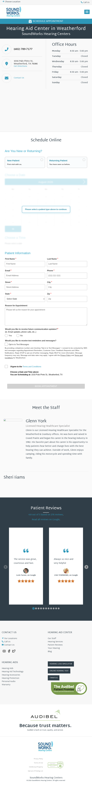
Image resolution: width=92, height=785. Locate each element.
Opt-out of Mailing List (35, 771)
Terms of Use (38, 763)
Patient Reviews (55, 645)
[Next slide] (86, 567)
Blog (50, 651)
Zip (49, 294)
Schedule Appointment (48, 21)
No (21, 336)
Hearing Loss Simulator (61, 663)
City (49, 282)
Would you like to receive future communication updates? (31, 330)
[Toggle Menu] (87, 12)
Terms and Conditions (32, 367)
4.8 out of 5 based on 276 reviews (46, 515)
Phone (51, 270)
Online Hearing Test (59, 670)
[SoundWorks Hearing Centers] (14, 12)
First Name (10, 259)
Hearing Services (55, 641)
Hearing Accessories (11, 675)
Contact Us (9, 645)
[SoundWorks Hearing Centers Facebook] (9, 651)
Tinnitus (54, 677)
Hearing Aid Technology (12, 671)
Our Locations (10, 638)
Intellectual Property (36, 767)
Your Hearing (54, 648)
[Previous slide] (6, 567)
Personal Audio (8, 681)
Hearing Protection (10, 678)
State (8, 294)
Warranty (6, 684)
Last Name (52, 259)
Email (8, 270)
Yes (10, 336)
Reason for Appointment (16, 306)
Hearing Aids (7, 668)
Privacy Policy (65, 355)
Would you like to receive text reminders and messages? (30, 341)
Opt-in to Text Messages (19, 344)
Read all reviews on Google (46, 520)
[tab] (33, 608)
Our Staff (52, 638)
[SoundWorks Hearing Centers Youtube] (4, 651)
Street (8, 282)
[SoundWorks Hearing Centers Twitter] (14, 651)
